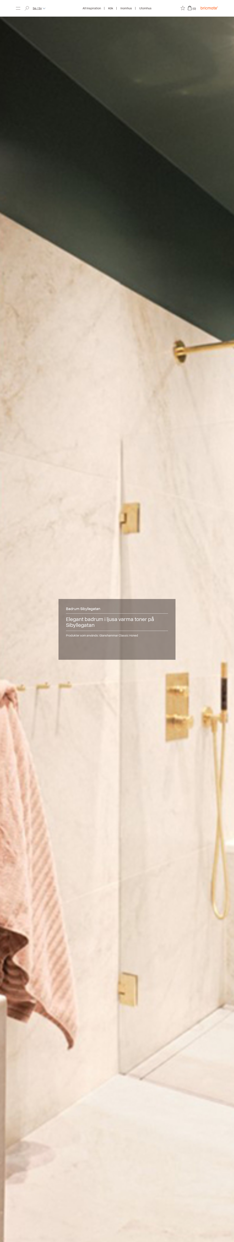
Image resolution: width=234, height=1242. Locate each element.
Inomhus (126, 8)
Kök (110, 8)
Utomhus (145, 8)
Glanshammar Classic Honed (118, 635)
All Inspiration (92, 8)
